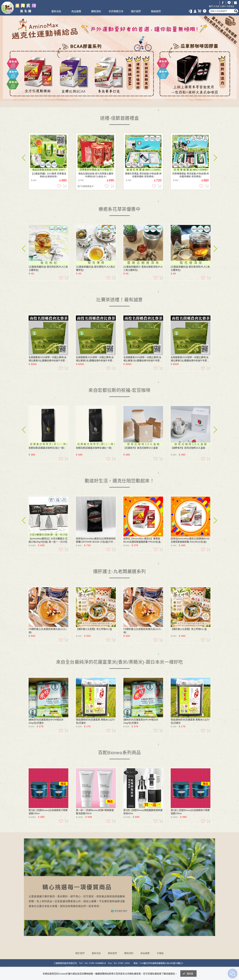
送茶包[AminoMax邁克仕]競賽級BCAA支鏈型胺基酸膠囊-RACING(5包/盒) (190, 540)
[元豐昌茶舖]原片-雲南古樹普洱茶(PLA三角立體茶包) (142, 268)
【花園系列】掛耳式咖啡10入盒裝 (140, 448)
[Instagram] (235, 3)
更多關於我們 (120, 911)
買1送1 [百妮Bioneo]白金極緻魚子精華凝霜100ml (48, 812)
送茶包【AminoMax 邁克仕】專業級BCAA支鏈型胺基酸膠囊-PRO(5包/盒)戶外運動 (142, 540)
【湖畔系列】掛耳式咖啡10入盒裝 (188, 448)
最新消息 (56, 11)
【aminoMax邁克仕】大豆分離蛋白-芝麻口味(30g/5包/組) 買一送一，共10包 (48, 540)
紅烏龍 (216, 6)
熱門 (211, 6)
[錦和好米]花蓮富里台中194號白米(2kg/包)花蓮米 (46, 721)
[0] (200, 11)
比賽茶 (223, 6)
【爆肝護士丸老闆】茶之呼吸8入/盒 (94, 629)
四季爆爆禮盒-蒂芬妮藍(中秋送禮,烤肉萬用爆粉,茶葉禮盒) (190, 175)
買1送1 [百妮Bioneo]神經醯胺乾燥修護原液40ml (142, 812)
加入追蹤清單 (59, 186)
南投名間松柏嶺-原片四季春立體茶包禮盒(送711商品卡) (95, 175)
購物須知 (96, 11)
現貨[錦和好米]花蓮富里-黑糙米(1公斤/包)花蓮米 (95, 721)
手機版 (160, 953)
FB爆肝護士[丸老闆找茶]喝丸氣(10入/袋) (47, 631)
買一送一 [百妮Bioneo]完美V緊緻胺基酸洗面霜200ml (95, 812)
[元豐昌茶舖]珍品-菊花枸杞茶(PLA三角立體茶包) (48, 268)
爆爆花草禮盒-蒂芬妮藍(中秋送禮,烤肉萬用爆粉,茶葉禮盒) (143, 175)
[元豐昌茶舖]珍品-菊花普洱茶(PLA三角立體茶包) (190, 268)
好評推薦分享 (116, 11)
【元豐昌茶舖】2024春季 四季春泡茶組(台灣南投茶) (48, 175)
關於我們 (136, 11)
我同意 (190, 974)
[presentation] (23, 158)
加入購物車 (65, 186)
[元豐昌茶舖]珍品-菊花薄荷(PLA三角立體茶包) (95, 268)
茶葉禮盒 (230, 6)
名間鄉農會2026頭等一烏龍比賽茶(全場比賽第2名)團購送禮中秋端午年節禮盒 (48, 359)
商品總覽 (76, 11)
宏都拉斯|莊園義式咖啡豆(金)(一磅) (46, 448)
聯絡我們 (156, 11)
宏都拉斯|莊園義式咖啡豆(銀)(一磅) (94, 448)
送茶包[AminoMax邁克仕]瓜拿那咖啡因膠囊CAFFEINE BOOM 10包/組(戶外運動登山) (95, 540)
